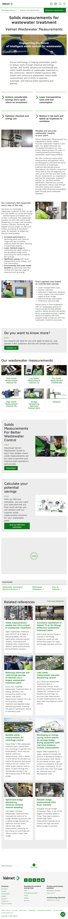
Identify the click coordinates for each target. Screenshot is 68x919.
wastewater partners (51, 307)
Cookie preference (7, 913)
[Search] (60, 4)
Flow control (51, 893)
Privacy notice (58, 910)
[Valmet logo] (25, 4)
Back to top (34, 867)
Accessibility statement (44, 910)
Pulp (25, 890)
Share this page (6, 866)
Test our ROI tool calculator (17, 526)
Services (26, 900)
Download (11, 468)
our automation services (47, 313)
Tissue (26, 895)
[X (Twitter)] (34, 880)
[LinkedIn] (38, 880)
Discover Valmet (6, 903)
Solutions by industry (53, 900)
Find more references (55, 601)
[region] (34, 587)
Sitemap (14, 910)
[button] (8, 10)
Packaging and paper (31, 893)
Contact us (11, 348)
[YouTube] (43, 880)
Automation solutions (53, 890)
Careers (3, 891)
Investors (4, 898)
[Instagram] (30, 880)
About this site (6, 910)
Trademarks (32, 910)
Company (4, 889)
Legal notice (23, 910)
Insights (3, 896)
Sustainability (5, 893)
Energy (26, 898)
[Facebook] (26, 880)
